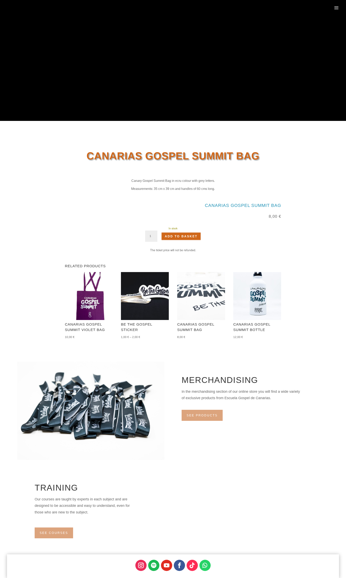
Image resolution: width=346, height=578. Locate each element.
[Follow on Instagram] (141, 565)
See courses (54, 532)
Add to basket (181, 236)
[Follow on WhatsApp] (205, 565)
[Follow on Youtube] (166, 565)
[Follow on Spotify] (153, 565)
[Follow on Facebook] (179, 565)
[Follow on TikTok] (192, 565)
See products (202, 415)
